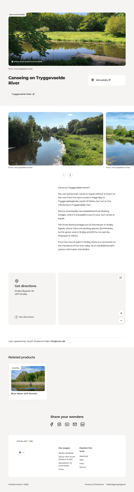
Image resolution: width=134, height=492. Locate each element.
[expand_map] (121, 278)
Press (61, 469)
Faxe (82, 463)
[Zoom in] (121, 313)
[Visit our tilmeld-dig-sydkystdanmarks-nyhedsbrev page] (74, 424)
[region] (92, 299)
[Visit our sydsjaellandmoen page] (51, 424)
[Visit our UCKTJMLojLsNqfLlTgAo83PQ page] (67, 424)
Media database (66, 453)
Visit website (102, 80)
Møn (82, 460)
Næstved (84, 456)
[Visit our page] (59, 424)
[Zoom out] (121, 320)
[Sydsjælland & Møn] (25, 441)
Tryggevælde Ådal (21, 94)
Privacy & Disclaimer (94, 484)
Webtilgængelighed (116, 484)
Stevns (83, 467)
